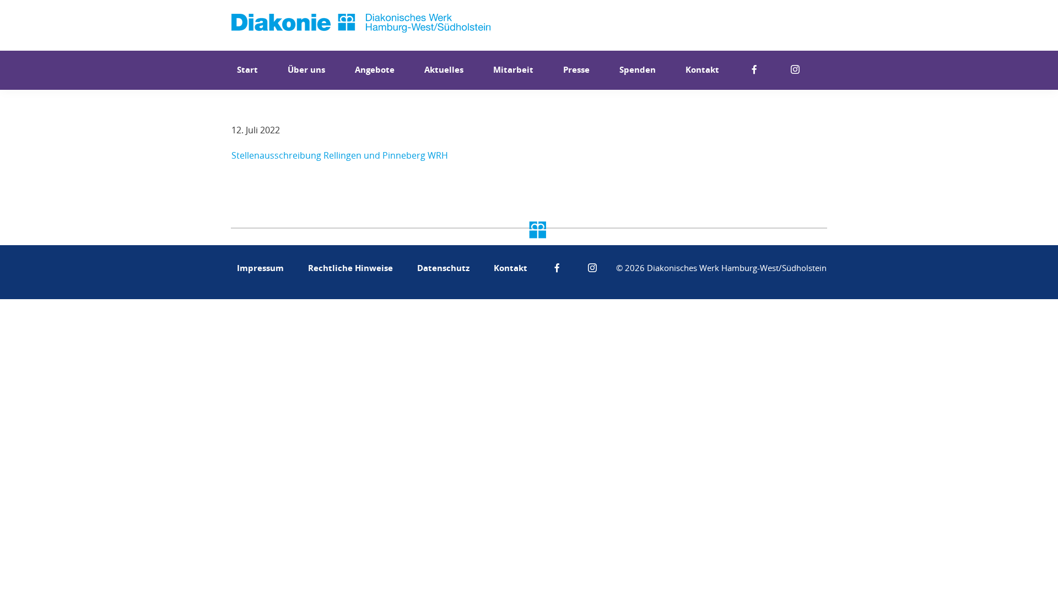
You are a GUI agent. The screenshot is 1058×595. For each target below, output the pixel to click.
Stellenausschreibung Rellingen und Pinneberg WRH (339, 155)
